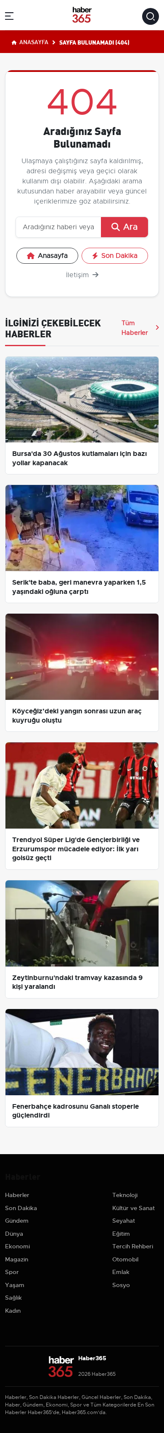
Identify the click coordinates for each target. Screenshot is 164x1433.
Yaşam (14, 1285)
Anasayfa (33, 41)
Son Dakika (119, 256)
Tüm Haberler (135, 327)
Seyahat (123, 1220)
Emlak (121, 1272)
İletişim (78, 275)
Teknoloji (125, 1195)
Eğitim (121, 1233)
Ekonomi (17, 1246)
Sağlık (13, 1297)
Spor (12, 1272)
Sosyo (121, 1285)
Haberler (17, 1195)
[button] (9, 17)
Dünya (14, 1233)
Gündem (17, 1220)
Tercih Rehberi (132, 1246)
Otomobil (125, 1259)
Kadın (13, 1310)
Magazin (16, 1259)
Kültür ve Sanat (133, 1208)
